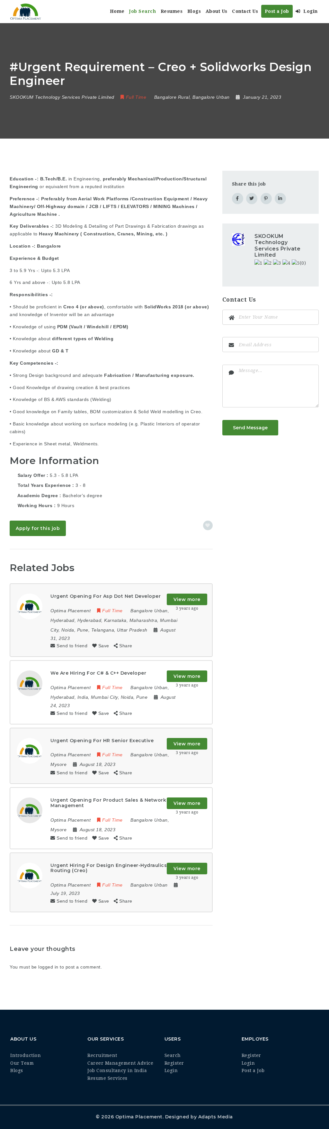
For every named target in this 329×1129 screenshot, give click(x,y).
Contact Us (245, 11)
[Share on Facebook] (237, 198)
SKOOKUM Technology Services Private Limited (277, 245)
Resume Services (107, 1078)
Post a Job (277, 11)
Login (310, 11)
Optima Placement (139, 1117)
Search (172, 1055)
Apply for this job (38, 528)
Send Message (250, 428)
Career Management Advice (120, 1063)
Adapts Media (215, 1117)
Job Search (142, 11)
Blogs (194, 11)
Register (174, 1063)
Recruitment (102, 1055)
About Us (216, 11)
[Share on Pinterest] (266, 198)
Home (117, 11)
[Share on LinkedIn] (280, 198)
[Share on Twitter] (251, 198)
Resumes (172, 11)
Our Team (22, 1063)
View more (186, 599)
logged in (48, 967)
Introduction (25, 1055)
